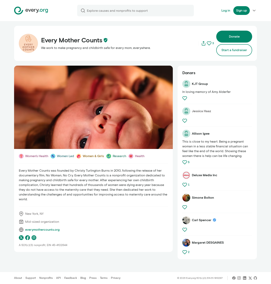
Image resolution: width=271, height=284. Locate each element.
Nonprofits (46, 278)
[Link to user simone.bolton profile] (186, 198)
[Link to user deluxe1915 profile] (186, 175)
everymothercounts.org (42, 229)
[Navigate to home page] (31, 11)
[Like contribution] (185, 98)
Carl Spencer (201, 220)
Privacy (115, 278)
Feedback (70, 278)
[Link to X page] (21, 237)
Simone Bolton (203, 197)
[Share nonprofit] (203, 43)
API (58, 278)
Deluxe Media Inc (204, 175)
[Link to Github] (255, 278)
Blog (83, 278)
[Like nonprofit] (209, 43)
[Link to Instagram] (239, 278)
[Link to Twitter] (250, 278)
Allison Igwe (200, 133)
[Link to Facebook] (233, 278)
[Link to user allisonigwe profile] (186, 134)
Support (30, 278)
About (18, 278)
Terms (104, 278)
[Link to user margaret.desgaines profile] (186, 243)
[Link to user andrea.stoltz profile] (186, 84)
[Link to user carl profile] (186, 220)
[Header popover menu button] (254, 10)
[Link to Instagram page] (34, 237)
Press (93, 278)
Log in (225, 10)
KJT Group (200, 84)
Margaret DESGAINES (208, 242)
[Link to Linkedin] (245, 278)
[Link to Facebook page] (27, 237)
